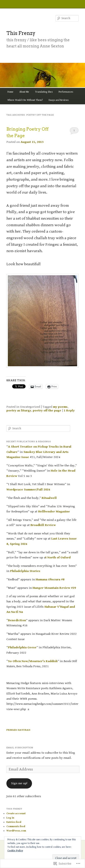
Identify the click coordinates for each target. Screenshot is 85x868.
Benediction (17, 620)
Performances (66, 92)
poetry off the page (47, 410)
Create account (16, 813)
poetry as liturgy (18, 410)
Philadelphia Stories (25, 571)
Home (10, 92)
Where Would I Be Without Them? (25, 100)
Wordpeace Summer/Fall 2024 (28, 489)
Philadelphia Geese (22, 647)
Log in (10, 817)
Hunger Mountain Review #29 (54, 588)
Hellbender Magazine (54, 511)
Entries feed (13, 822)
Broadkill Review (43, 525)
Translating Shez (44, 92)
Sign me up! (19, 783)
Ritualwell (49, 498)
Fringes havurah (18, 730)
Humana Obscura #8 (50, 579)
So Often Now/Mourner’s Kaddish (33, 661)
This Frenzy (20, 33)
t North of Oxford (58, 557)
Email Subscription (19, 747)
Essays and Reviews (58, 100)
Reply (69, 410)
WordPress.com (16, 830)
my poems (60, 407)
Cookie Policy (15, 850)
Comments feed (15, 826)
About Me (24, 92)
